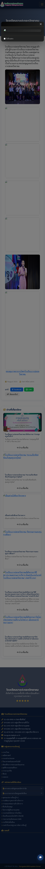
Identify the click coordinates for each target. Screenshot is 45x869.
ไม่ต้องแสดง (9, 39)
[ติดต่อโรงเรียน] (40, 857)
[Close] (41, 24)
